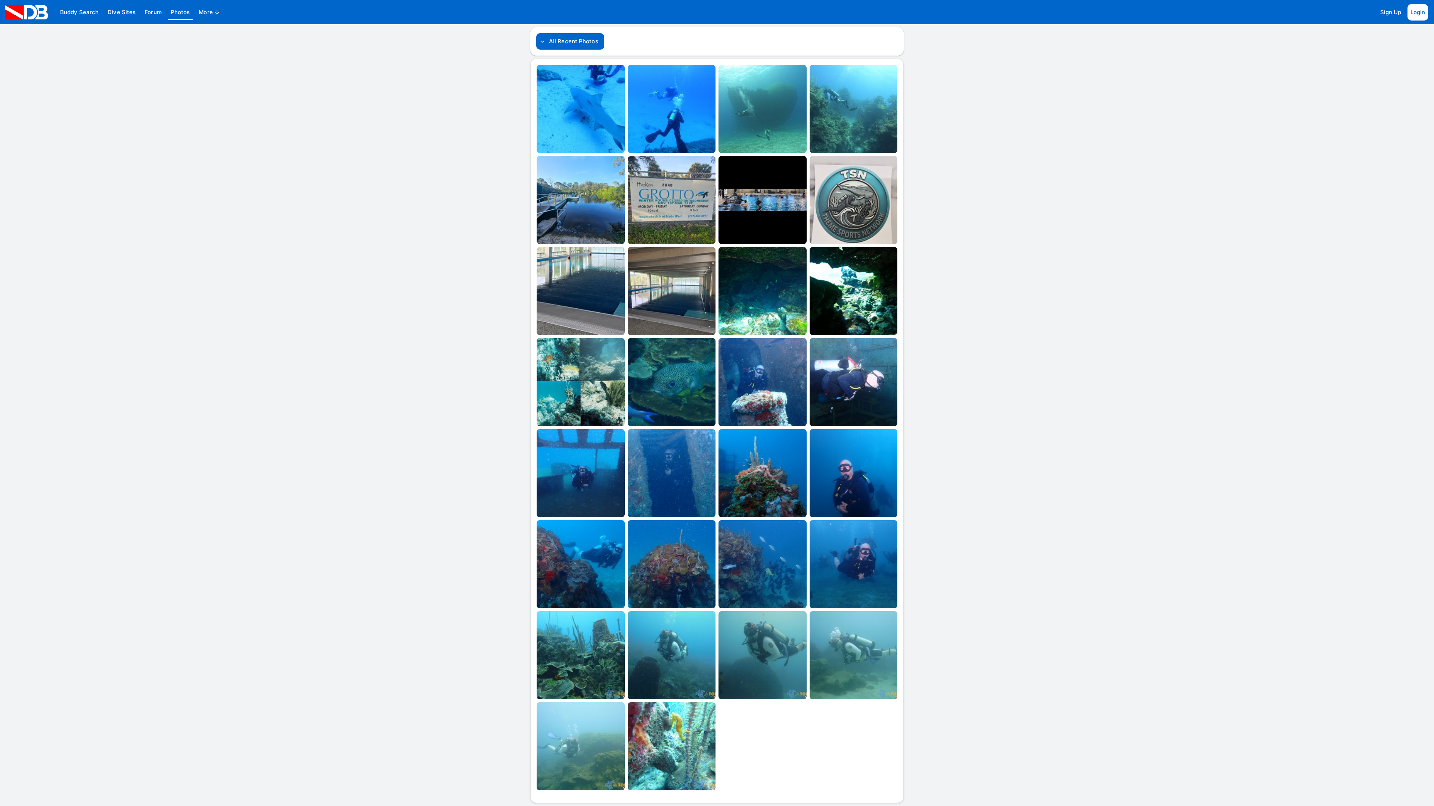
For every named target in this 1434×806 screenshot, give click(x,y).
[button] (79, 12)
